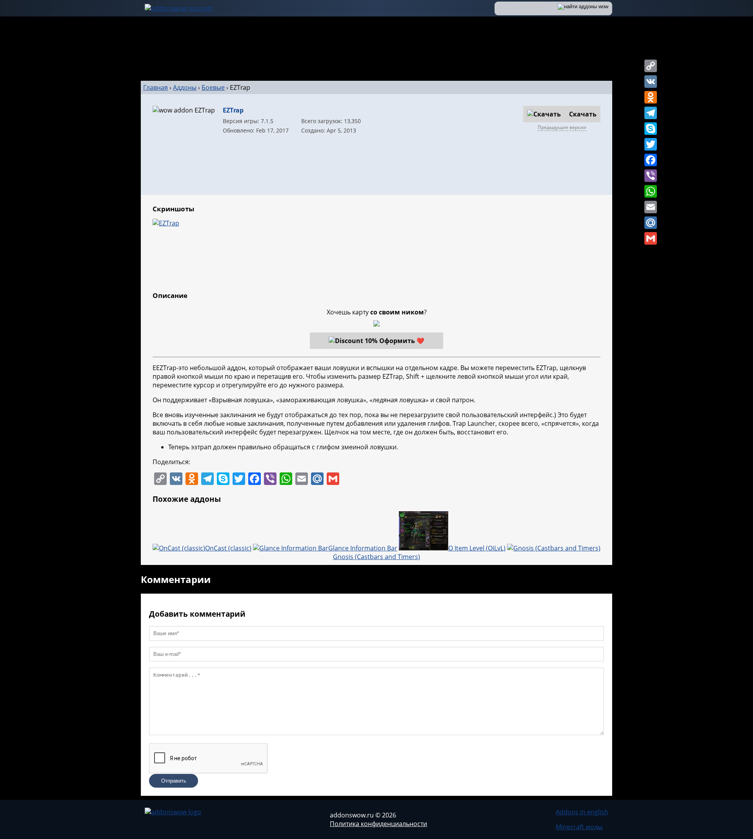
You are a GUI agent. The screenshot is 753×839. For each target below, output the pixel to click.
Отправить (173, 781)
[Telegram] (650, 113)
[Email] (650, 207)
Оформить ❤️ (401, 340)
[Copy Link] (650, 66)
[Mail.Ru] (650, 223)
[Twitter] (650, 144)
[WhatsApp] (650, 191)
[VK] (650, 81)
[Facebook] (650, 160)
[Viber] (650, 175)
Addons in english (582, 812)
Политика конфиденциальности (378, 823)
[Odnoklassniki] (650, 97)
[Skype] (650, 128)
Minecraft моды (579, 827)
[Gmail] (650, 238)
